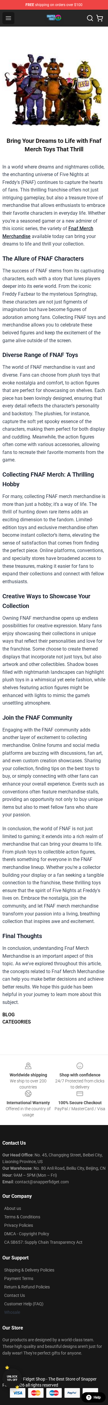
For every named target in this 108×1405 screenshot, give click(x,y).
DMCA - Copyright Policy (26, 1233)
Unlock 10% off (12, 1378)
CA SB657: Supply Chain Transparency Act (43, 1242)
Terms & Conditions (22, 1216)
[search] (90, 18)
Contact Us (14, 1295)
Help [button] (97, 1397)
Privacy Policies (18, 1225)
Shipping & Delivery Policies (29, 1270)
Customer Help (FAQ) (24, 1303)
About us (12, 1208)
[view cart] (99, 18)
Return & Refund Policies (27, 1286)
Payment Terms (18, 1278)
